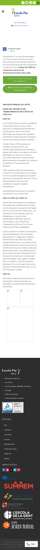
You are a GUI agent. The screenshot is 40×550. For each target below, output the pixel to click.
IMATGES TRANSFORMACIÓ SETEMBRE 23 (20, 80)
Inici (5, 425)
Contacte (7, 430)
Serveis (6, 459)
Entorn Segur (9, 444)
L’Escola (7, 439)
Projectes (7, 454)
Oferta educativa (10, 449)
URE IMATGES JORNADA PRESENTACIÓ (20, 89)
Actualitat (8, 435)
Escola (12, 51)
